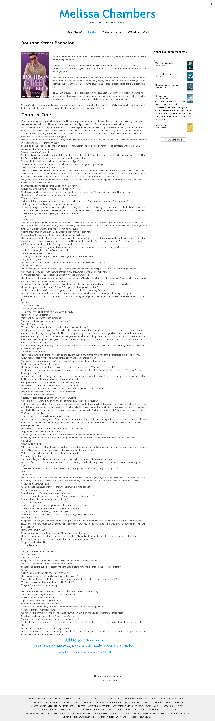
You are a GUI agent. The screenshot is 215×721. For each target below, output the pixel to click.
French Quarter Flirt (154, 702)
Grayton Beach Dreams (41, 706)
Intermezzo (160, 124)
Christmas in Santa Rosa (159, 699)
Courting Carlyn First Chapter (74, 702)
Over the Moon (152, 706)
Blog (50, 699)
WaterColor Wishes (87, 717)
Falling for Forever (134, 702)
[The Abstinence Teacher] (190, 91)
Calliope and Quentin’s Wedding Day (130, 699)
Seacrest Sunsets (66, 710)
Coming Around (179, 699)
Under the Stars (181, 713)
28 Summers (161, 96)
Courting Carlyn (50, 702)
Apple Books (92, 646)
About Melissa (74, 32)
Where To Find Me (111, 32)
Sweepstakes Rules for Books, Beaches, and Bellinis (48, 713)
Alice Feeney (161, 66)
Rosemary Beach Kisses (46, 710)
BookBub (107, 651)
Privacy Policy (167, 706)
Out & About (137, 706)
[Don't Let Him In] (190, 80)
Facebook (61, 651)
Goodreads (94, 640)
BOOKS (92, 32)
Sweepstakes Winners (82, 713)
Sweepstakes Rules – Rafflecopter (163, 710)
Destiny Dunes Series (99, 702)
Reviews (180, 706)
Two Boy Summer (164, 713)
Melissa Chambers (107, 14)
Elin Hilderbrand (163, 98)
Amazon (63, 646)
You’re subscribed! (128, 717)
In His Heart (80, 706)
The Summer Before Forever (105, 713)
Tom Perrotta (161, 87)
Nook (76, 646)
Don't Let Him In (163, 74)
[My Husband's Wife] (190, 69)
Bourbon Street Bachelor (74, 699)
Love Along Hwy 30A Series (98, 706)
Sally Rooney (161, 127)
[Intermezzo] (190, 131)
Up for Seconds (70, 717)
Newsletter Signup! (138, 32)
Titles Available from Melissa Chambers (137, 713)
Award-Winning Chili (37, 699)
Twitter (72, 651)
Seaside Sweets (99, 710)
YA (117, 717)
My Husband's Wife (164, 63)
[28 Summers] (190, 102)
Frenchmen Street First (176, 702)
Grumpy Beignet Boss (63, 706)
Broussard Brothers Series (100, 699)
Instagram (82, 651)
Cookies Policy (34, 702)
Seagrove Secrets (83, 710)
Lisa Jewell (160, 76)
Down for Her (116, 702)
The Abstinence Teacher (166, 85)
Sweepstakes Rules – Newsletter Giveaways (127, 710)
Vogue (107, 680)
